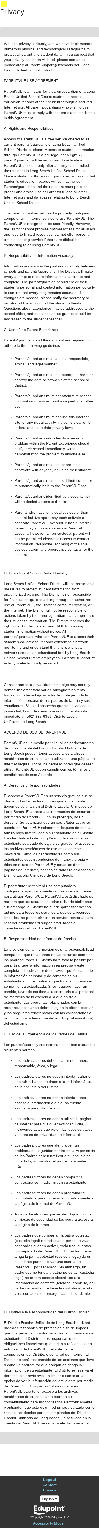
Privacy (49, 1490)
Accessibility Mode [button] (48, 1523)
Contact (50, 1485)
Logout (49, 1479)
